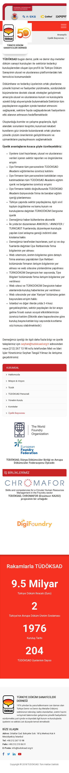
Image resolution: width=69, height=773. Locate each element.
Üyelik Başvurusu (56, 38)
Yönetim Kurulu (15, 400)
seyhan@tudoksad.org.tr (35, 344)
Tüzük (11, 387)
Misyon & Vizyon (16, 381)
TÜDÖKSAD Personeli (18, 394)
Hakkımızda (14, 374)
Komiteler (13, 406)
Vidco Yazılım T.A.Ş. (34, 768)
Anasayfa (61, 34)
